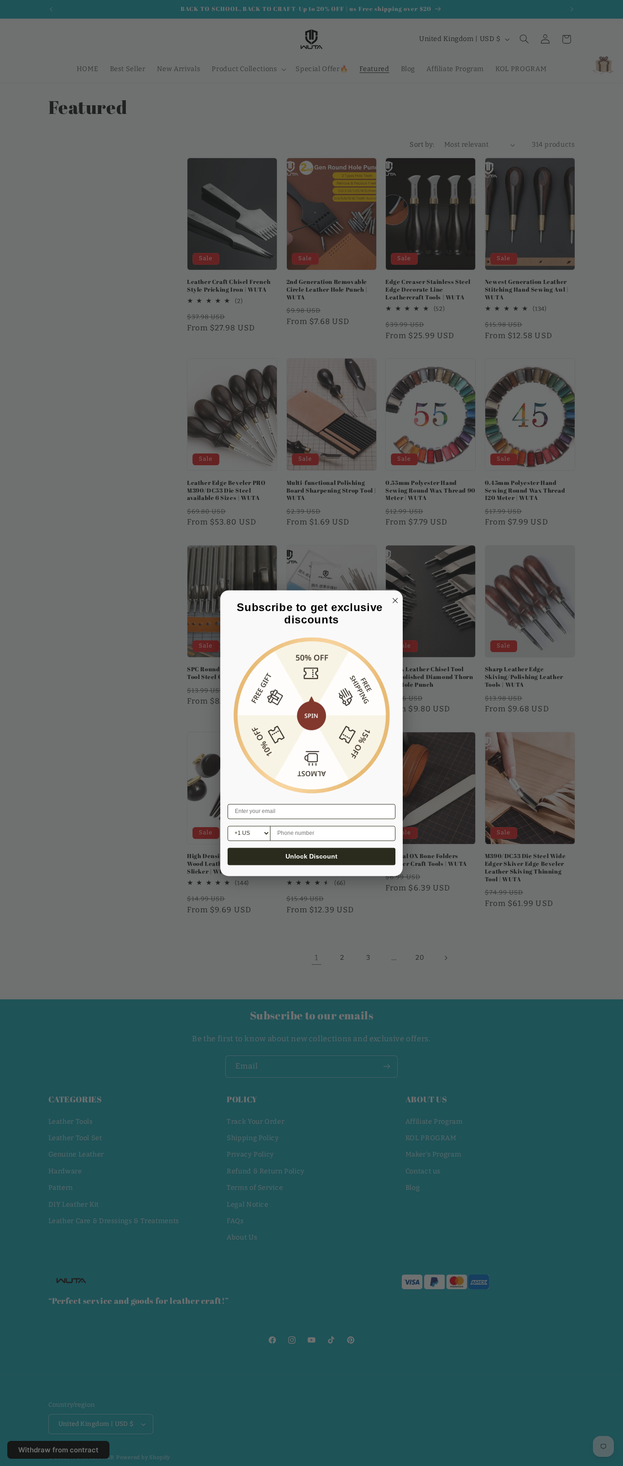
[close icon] (393, 599)
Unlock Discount (311, 856)
